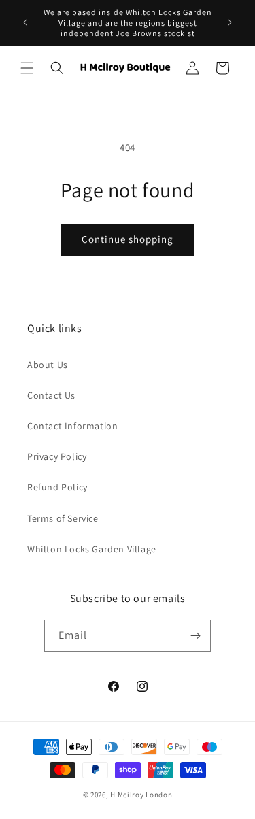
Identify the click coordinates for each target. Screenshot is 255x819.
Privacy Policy (56, 456)
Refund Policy (57, 487)
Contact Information (72, 426)
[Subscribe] (195, 636)
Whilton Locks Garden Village (91, 549)
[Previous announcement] (25, 22)
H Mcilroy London (141, 794)
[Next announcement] (230, 22)
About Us (47, 364)
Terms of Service (63, 518)
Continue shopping (127, 239)
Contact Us (51, 395)
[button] (27, 68)
